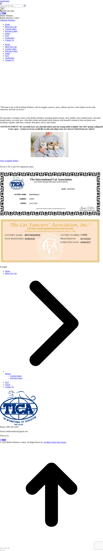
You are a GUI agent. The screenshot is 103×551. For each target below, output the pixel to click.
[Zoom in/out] (9, 548)
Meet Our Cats (11, 273)
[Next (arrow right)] (4, 550)
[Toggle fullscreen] (6, 548)
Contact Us (9, 387)
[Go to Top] (51, 545)
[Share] (4, 548)
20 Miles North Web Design (55, 442)
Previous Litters (16, 378)
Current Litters (16, 376)
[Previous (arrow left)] (1, 550)
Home (7, 271)
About (7, 385)
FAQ (7, 382)
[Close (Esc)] (1, 548)
